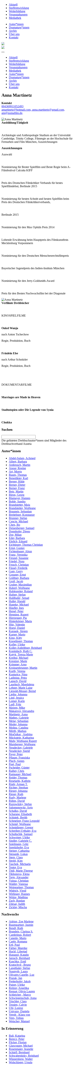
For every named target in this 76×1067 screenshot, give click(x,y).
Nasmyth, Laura (18, 971)
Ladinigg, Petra (18, 677)
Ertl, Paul (14, 944)
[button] (2, 52)
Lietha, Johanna (18, 694)
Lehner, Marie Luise (20, 687)
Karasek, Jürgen (18, 631)
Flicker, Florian (18, 1042)
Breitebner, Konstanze (22, 514)
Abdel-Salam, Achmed (22, 458)
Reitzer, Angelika (19, 988)
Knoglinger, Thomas (21, 641)
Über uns (14, 34)
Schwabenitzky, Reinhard (24, 1055)
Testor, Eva (15, 867)
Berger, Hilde (17, 481)
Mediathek (15, 17)
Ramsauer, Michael (20, 774)
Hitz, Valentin (17, 624)
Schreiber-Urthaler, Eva (22, 830)
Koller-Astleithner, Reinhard (25, 647)
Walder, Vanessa (18, 884)
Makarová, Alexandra (21, 711)
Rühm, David (17, 800)
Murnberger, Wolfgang (22, 744)
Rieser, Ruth (16, 794)
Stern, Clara (16, 857)
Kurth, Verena (17, 671)
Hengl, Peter (16, 611)
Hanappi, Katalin (19, 954)
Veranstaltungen (18, 14)
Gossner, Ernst (17, 574)
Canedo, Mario (17, 938)
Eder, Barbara (17, 538)
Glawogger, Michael (21, 1045)
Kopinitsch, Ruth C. (20, 651)
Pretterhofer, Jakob (20, 981)
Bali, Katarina (17, 1035)
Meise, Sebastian (18, 721)
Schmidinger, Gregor (21, 827)
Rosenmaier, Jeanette (21, 1049)
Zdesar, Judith (17, 903)
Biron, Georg (16, 494)
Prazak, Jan (15, 978)
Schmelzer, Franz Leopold (24, 820)
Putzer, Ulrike (17, 984)
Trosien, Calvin (18, 1004)
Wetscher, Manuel (19, 1021)
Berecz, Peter (16, 1039)
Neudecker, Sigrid (19, 750)
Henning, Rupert (18, 614)
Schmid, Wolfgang (20, 824)
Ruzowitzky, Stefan (20, 804)
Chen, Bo (14, 524)
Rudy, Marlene (17, 797)
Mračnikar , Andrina (20, 734)
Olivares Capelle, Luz (21, 974)
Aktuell (13, 4)
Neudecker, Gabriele (21, 747)
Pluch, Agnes (16, 760)
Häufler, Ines (16, 607)
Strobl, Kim (16, 860)
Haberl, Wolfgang (19, 587)
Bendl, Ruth (16, 928)
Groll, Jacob (16, 581)
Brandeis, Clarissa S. (21, 931)
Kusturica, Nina (18, 674)
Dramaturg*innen (19, 27)
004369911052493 (12, 106)
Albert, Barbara (18, 461)
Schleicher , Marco (20, 994)
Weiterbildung (17, 11)
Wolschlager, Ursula (20, 1062)
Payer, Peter (16, 754)
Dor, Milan (15, 534)
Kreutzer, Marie (18, 661)
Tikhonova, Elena (19, 874)
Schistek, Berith (18, 817)
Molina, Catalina (18, 727)
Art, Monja (15, 471)
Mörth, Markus (17, 731)
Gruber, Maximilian (20, 584)
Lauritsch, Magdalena (21, 684)
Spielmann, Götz (18, 844)
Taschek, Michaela (20, 864)
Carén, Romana (18, 941)
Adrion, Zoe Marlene (21, 921)
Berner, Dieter (17, 484)
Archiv (13, 30)
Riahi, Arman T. (18, 784)
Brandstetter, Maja (19, 504)
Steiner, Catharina (19, 850)
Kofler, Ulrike (17, 644)
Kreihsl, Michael (18, 657)
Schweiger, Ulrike (19, 837)
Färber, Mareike (18, 948)
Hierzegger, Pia (18, 617)
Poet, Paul (15, 764)
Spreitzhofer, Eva (19, 847)
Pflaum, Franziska (19, 757)
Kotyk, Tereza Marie (21, 654)
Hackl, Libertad (18, 951)
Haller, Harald (17, 601)
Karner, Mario (17, 634)
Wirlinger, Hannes (19, 894)
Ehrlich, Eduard (18, 541)
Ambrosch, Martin (19, 464)
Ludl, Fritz (15, 704)
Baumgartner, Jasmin (21, 924)
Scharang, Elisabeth (20, 814)
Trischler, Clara (18, 1001)
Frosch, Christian (19, 564)
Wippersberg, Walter (21, 1059)
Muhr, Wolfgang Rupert (23, 741)
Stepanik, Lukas (18, 854)
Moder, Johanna (18, 724)
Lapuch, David (17, 681)
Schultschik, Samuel (20, 834)
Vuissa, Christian (19, 880)
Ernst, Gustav (17, 548)
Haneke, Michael (19, 604)
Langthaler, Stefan (19, 968)
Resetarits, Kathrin (19, 780)
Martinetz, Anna (18, 714)
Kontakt (13, 37)
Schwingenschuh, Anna (23, 998)
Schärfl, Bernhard (19, 1052)
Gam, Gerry (16, 571)
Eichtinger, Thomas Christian (26, 544)
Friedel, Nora (16, 561)
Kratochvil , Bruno (20, 964)
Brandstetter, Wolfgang (22, 508)
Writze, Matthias (18, 897)
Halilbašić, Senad (19, 597)
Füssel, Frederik (18, 568)
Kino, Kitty (15, 637)
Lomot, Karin (17, 701)
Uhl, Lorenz (16, 1008)
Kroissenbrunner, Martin (23, 667)
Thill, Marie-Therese (21, 870)
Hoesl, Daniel (17, 627)
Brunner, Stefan (18, 518)
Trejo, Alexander (18, 877)
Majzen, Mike (17, 707)
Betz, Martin (16, 491)
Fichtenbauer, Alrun (20, 551)
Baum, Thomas (18, 474)
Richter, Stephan (18, 787)
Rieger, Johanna (18, 790)
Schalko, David (18, 810)
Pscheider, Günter (19, 767)
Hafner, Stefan (17, 594)
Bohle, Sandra (17, 501)
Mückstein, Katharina (21, 737)
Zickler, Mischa (18, 907)
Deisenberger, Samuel (21, 528)
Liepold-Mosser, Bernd (22, 691)
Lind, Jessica (16, 697)
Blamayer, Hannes (19, 498)
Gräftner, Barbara (19, 578)
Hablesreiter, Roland (21, 591)
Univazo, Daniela (19, 1011)
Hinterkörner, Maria (20, 621)
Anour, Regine (17, 468)
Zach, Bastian (17, 900)
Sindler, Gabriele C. (20, 840)
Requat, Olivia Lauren (22, 991)
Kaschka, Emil (17, 961)
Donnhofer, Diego (19, 531)
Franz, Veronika (18, 554)
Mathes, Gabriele (19, 717)
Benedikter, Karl (18, 478)
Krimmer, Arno (18, 664)
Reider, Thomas (18, 777)
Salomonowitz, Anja (21, 807)
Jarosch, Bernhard (19, 958)
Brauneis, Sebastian (20, 511)
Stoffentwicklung (19, 7)
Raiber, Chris (16, 770)
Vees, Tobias (16, 1018)
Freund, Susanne (18, 558)
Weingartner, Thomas (21, 887)
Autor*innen (16, 24)
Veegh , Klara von (19, 1014)
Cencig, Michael (18, 521)
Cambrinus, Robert (20, 934)
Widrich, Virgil (17, 890)
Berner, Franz (17, 488)
